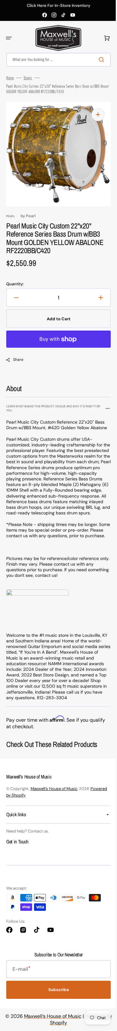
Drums (28, 77)
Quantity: (15, 284)
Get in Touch (17, 858)
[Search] (98, 59)
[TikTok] (63, 15)
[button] (9, 38)
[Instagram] (54, 15)
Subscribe (56, 1006)
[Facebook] (44, 15)
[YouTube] (73, 15)
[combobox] (56, 60)
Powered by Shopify (24, 812)
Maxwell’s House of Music (54, 805)
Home (10, 77)
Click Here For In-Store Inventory (58, 5)
